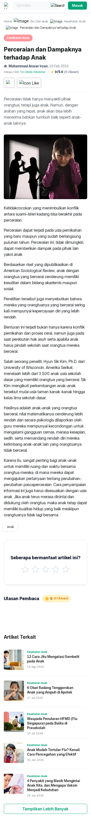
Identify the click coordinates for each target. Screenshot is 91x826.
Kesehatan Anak (75, 21)
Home (8, 21)
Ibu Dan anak (39, 21)
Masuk (77, 6)
